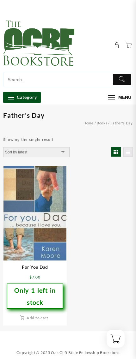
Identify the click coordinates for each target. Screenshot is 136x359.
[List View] (128, 152)
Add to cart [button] (37, 317)
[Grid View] (116, 152)
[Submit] (122, 79)
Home (88, 123)
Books (102, 123)
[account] (116, 45)
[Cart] (129, 45)
